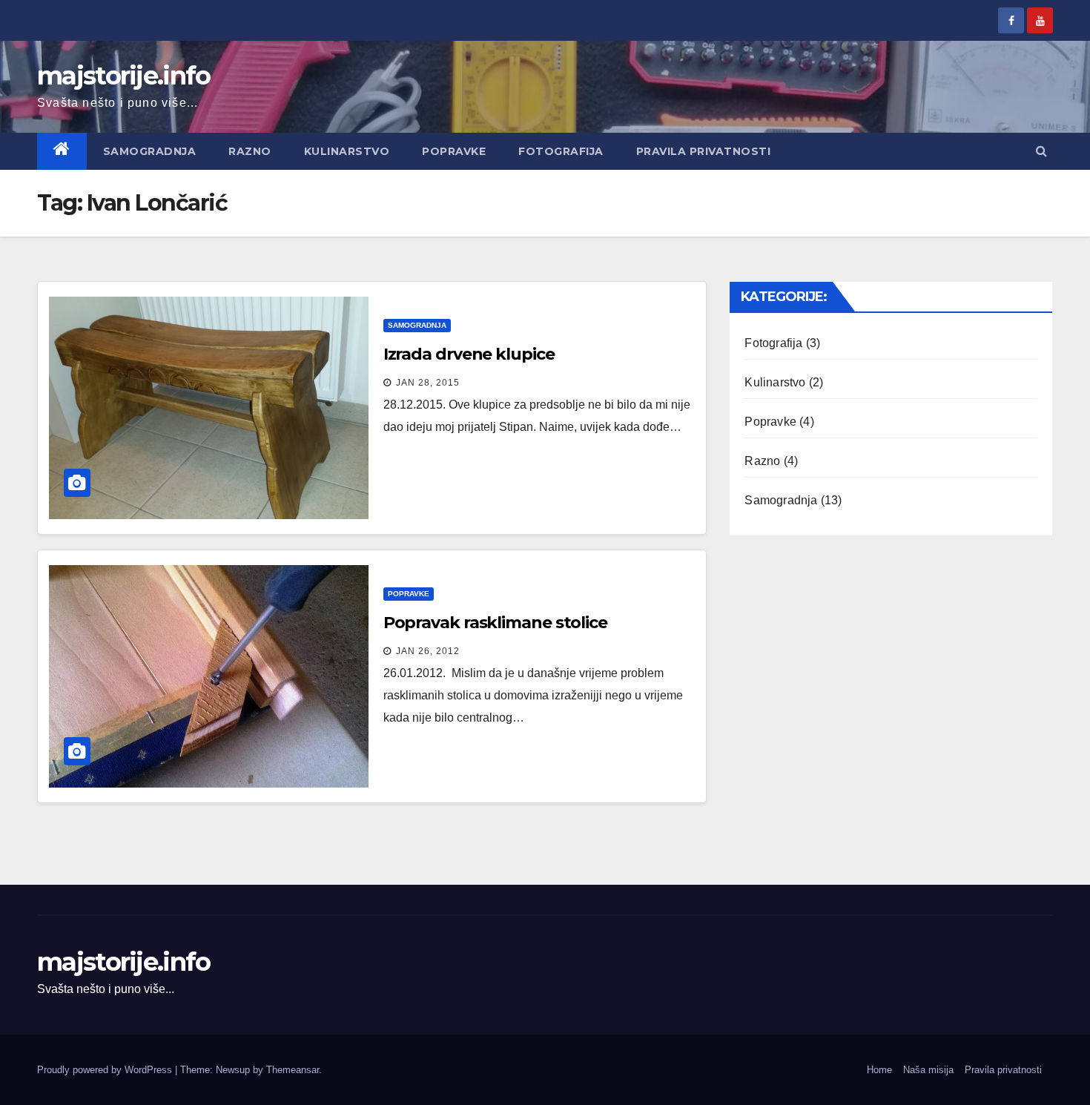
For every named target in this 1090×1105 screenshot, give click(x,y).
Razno (249, 151)
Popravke (454, 151)
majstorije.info (124, 75)
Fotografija (561, 151)
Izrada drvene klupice (469, 354)
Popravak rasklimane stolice (495, 623)
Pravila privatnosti (703, 151)
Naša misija (928, 1069)
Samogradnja (149, 151)
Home (879, 1069)
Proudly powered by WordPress (106, 1069)
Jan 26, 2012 (428, 651)
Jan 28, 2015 (428, 382)
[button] (1041, 151)
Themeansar (292, 1069)
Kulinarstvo (347, 151)
